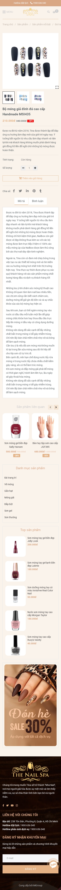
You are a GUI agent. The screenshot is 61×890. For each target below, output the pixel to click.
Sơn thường (10, 517)
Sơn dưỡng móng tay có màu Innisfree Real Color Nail (40, 590)
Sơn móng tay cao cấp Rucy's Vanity (39, 638)
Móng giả (9, 497)
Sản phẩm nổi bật (41, 24)
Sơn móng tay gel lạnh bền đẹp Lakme (41, 564)
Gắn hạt (8, 491)
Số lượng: (8, 167)
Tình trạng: (8, 159)
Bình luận (37, 201)
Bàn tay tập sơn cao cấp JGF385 (45, 445)
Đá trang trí (10, 477)
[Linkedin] (27, 191)
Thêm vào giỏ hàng (32, 178)
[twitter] (7, 806)
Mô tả (21, 201)
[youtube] (12, 806)
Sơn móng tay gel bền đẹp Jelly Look (40, 540)
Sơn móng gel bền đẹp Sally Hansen (15, 445)
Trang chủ (8, 24)
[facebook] (3, 806)
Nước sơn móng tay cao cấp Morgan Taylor (40, 614)
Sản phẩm (22, 24)
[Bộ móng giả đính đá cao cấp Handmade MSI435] (30, 12)
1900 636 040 (39, 3)
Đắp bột (8, 504)
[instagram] (17, 806)
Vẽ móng (9, 484)
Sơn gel (8, 510)
